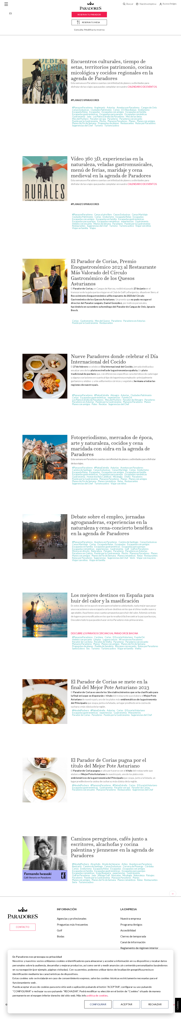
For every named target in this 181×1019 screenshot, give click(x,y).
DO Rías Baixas (128, 109)
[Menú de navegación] (6, 4)
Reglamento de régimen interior (139, 948)
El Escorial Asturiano (123, 637)
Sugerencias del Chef (82, 125)
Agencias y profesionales (71, 918)
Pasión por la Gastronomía (85, 121)
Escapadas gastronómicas (85, 114)
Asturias (111, 107)
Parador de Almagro (133, 399)
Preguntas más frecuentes (72, 924)
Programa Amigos (131, 924)
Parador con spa (98, 118)
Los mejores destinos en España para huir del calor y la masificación (112, 598)
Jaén (89, 116)
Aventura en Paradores (128, 107)
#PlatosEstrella (101, 395)
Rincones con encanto (125, 646)
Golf (127, 548)
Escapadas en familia (135, 112)
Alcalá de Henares (111, 864)
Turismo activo (111, 125)
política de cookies (97, 995)
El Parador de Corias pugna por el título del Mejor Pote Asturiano (108, 763)
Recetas (103, 404)
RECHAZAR (155, 1004)
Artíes (125, 864)
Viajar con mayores (146, 557)
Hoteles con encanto (82, 223)
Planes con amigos (146, 121)
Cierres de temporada (133, 936)
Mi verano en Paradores (130, 639)
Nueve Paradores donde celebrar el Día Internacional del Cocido (114, 359)
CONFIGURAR (98, 1004)
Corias (116, 109)
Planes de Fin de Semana (84, 123)
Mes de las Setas (134, 116)
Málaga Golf (104, 875)
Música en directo (80, 551)
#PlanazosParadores (82, 107)
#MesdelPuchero (80, 710)
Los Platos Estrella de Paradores (108, 116)
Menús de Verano (102, 223)
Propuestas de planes (108, 123)
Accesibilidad (128, 930)
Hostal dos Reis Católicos (99, 476)
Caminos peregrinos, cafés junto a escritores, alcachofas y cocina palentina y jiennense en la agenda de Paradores (112, 847)
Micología (117, 476)
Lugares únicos (110, 639)
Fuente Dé (127, 397)
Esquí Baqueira (103, 873)
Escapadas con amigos (113, 112)
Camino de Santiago (82, 470)
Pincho (103, 121)
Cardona (98, 637)
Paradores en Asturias (134, 320)
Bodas (60, 936)
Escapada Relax (80, 112)
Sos (88, 648)
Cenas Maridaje (140, 214)
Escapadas (94, 112)
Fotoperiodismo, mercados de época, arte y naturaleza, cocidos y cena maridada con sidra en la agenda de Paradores (112, 445)
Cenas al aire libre (103, 214)
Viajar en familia (80, 228)
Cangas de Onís (149, 107)
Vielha (138, 648)
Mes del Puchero (80, 118)
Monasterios (134, 712)
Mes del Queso (102, 320)
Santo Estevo (78, 648)
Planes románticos (107, 481)
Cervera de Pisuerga (133, 866)
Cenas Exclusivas (80, 109)
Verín (132, 557)
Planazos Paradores (117, 121)
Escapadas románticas (136, 114)
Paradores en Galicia (82, 553)
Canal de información (132, 942)
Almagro (114, 395)
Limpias (97, 639)
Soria (74, 882)
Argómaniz (99, 107)
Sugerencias (100, 557)
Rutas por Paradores (145, 123)
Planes (132, 121)
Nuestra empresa (130, 918)
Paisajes (108, 551)
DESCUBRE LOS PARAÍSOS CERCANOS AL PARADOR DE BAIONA (104, 633)
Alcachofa (95, 864)
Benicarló (76, 866)
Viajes (93, 228)
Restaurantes (127, 123)
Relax (120, 481)
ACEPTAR (126, 1004)
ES (10, 13)
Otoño (127, 476)
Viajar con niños (143, 225)
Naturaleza (96, 551)
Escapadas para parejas (111, 114)
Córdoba (149, 866)
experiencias (127, 221)
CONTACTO (22, 927)
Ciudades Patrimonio (101, 109)
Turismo (98, 125)
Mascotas (116, 875)
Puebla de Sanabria (104, 646)
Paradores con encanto (130, 118)
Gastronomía (78, 116)
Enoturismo (143, 109)
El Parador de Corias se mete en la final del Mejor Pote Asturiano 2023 (110, 684)
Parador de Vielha (103, 641)
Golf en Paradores (139, 548)
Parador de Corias (81, 715)
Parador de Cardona (82, 641)
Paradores (112, 118)
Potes (94, 404)
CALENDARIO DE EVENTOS (142, 86)
